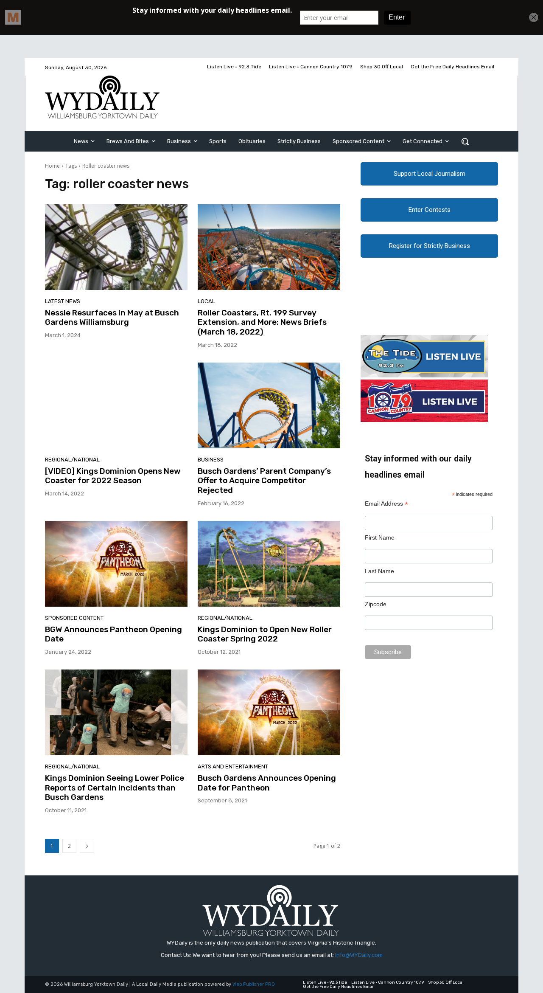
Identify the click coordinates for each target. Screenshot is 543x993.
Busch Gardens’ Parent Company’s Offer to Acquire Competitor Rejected (264, 480)
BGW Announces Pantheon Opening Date (113, 634)
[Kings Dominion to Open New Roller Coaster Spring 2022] (269, 564)
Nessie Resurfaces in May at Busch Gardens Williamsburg (112, 317)
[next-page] (87, 846)
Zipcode (375, 604)
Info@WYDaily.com (359, 955)
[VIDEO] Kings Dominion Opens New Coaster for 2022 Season (113, 476)
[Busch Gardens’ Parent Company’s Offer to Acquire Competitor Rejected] (269, 405)
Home (52, 165)
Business (211, 459)
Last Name (379, 571)
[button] (465, 141)
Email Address (386, 504)
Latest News (62, 301)
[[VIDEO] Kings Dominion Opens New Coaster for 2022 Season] (116, 405)
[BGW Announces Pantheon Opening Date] (116, 564)
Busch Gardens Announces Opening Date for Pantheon (267, 783)
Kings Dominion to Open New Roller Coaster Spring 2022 (265, 634)
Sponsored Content (74, 618)
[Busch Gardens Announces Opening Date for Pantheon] (269, 712)
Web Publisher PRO (253, 984)
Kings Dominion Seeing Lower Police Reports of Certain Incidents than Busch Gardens (114, 787)
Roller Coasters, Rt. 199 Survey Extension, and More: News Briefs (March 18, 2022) (262, 322)
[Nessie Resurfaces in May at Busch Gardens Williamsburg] (116, 247)
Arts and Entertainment (233, 766)
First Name (380, 537)
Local (206, 301)
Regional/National (72, 459)
